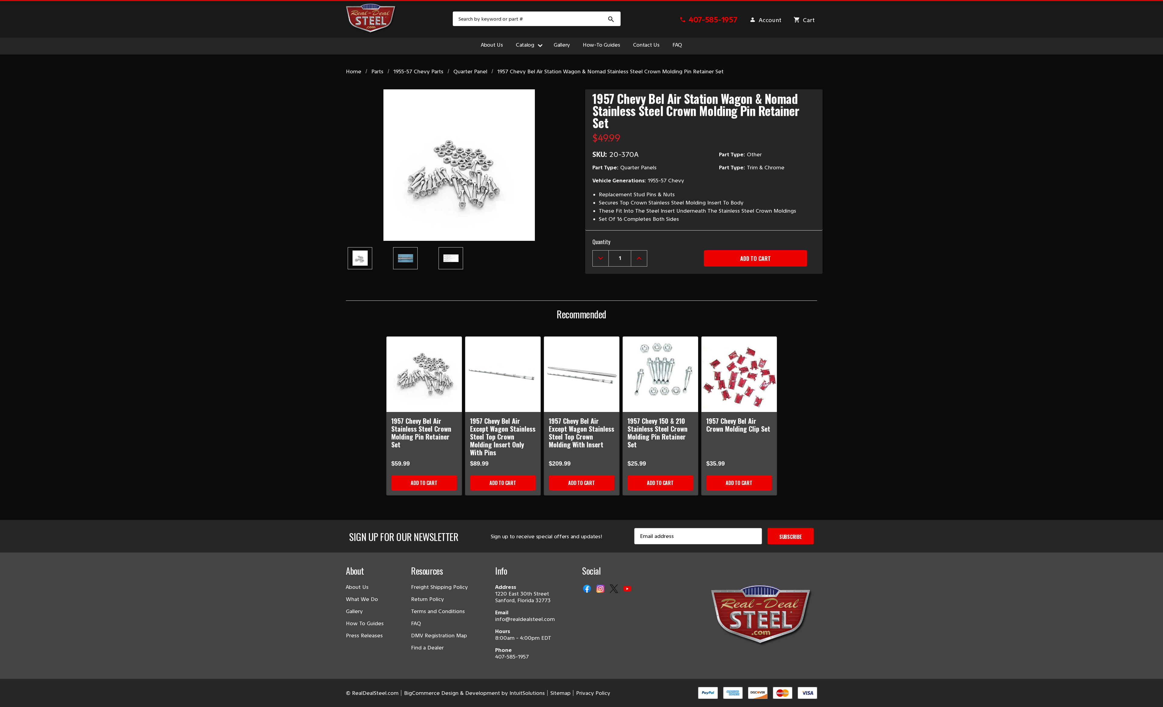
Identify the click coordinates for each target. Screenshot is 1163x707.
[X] (614, 589)
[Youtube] (627, 589)
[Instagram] (600, 589)
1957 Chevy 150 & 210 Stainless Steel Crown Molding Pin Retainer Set (658, 432)
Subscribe (790, 536)
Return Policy (427, 599)
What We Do (362, 599)
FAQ (677, 44)
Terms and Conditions (438, 611)
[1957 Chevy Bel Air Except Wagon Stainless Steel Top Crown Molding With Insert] (581, 374)
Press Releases (364, 635)
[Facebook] (587, 589)
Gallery (562, 44)
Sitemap (560, 693)
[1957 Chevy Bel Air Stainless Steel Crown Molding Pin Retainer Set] (424, 374)
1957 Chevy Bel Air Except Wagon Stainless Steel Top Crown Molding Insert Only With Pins (502, 436)
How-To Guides (601, 44)
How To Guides (365, 623)
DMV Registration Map (439, 635)
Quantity (601, 242)
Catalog (525, 44)
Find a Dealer (427, 647)
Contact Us (646, 44)
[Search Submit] (611, 19)
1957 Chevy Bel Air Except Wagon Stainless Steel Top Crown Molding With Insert (581, 432)
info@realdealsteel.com (525, 619)
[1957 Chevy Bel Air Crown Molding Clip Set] (739, 374)
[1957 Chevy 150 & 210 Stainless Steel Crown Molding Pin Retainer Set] (660, 374)
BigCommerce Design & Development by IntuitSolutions (474, 693)
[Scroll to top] (12, 695)
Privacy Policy (593, 693)
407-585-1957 (512, 656)
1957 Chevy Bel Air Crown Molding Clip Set (738, 425)
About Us (492, 44)
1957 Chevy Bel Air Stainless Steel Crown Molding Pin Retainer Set (421, 432)
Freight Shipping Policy (439, 587)
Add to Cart (424, 482)
